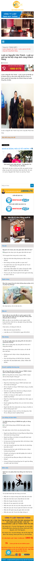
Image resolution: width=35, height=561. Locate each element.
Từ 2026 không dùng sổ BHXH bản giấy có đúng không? (17, 422)
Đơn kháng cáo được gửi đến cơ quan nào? (16, 262)
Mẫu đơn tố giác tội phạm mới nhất (13, 501)
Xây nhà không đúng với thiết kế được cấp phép (17, 358)
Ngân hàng (5, 279)
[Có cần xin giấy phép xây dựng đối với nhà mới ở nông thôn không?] (17, 345)
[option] (16, 28)
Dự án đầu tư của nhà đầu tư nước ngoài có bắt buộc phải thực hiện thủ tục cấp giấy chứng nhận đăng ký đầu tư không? (17, 316)
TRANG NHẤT (13, 47)
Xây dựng (5, 337)
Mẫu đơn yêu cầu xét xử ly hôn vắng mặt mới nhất (17, 505)
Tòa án (4, 246)
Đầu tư (4, 311)
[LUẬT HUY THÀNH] (18, 5)
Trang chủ (5, 47)
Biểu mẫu (5, 468)
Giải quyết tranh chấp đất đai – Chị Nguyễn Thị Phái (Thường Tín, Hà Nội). (17, 165)
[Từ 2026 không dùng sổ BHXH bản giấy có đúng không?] (17, 426)
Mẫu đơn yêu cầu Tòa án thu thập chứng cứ (16, 512)
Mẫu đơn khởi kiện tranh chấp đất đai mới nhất (16, 498)
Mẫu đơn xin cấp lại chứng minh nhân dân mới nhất (18, 496)
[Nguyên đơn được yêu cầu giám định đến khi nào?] (17, 252)
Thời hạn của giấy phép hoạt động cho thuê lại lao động (17, 472)
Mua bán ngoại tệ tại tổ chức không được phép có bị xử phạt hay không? (18, 284)
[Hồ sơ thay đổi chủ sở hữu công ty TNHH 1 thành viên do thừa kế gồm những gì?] (17, 375)
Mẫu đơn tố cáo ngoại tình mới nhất (13, 503)
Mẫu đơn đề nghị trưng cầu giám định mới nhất (16, 510)
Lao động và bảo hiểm (9, 417)
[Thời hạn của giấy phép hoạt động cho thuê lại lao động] (17, 483)
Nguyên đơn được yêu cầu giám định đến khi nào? (17, 249)
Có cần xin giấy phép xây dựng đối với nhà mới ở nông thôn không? (17, 341)
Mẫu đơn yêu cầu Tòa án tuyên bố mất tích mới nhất (18, 507)
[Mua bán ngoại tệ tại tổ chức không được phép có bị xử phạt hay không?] (17, 295)
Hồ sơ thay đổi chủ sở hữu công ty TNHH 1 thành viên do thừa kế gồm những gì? (17, 371)
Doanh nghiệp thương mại (10, 367)
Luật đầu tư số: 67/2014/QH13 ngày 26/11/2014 (17, 332)
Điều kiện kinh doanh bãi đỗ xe (12, 330)
